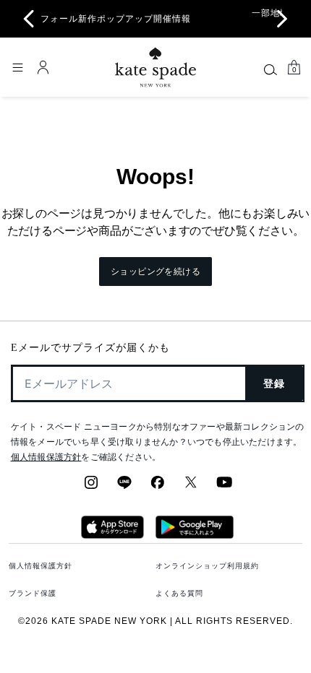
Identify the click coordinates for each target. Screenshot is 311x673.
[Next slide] (282, 18)
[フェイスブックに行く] (157, 486)
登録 (274, 383)
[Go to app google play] (195, 534)
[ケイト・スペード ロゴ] (155, 67)
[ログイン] (43, 67)
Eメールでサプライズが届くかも (90, 347)
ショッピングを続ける (155, 271)
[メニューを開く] (17, 67)
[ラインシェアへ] (124, 486)
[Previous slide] (29, 18)
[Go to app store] (112, 534)
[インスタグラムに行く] (91, 486)
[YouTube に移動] (224, 486)
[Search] (270, 69)
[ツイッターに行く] (191, 486)
